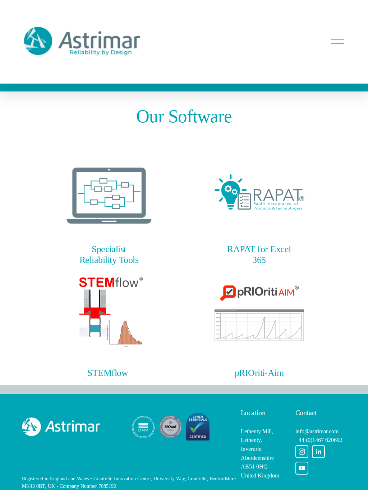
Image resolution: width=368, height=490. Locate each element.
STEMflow (107, 373)
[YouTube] (301, 468)
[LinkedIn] (318, 451)
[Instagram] (301, 451)
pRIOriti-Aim (259, 373)
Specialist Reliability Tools (108, 254)
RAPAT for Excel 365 (259, 254)
